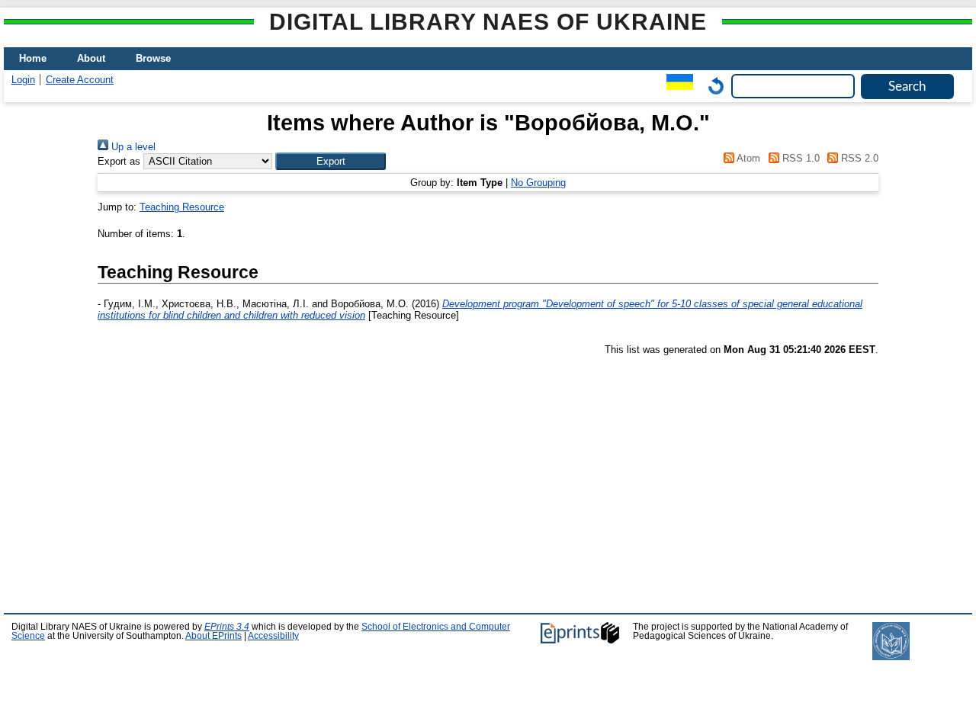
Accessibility (273, 635)
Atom (747, 158)
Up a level (132, 146)
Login (23, 79)
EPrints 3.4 (226, 626)
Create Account (80, 79)
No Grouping (538, 182)
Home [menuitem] (33, 58)
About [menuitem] (91, 58)
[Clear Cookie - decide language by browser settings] (712, 85)
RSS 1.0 (799, 158)
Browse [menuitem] (153, 58)
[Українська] (676, 85)
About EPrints (213, 635)
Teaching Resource (182, 207)
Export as (119, 161)
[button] (330, 161)
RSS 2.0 (858, 158)
